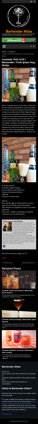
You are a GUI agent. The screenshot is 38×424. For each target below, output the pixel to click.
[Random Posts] (31, 2)
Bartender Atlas (19, 31)
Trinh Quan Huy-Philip (13, 221)
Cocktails (4, 258)
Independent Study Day (23, 403)
